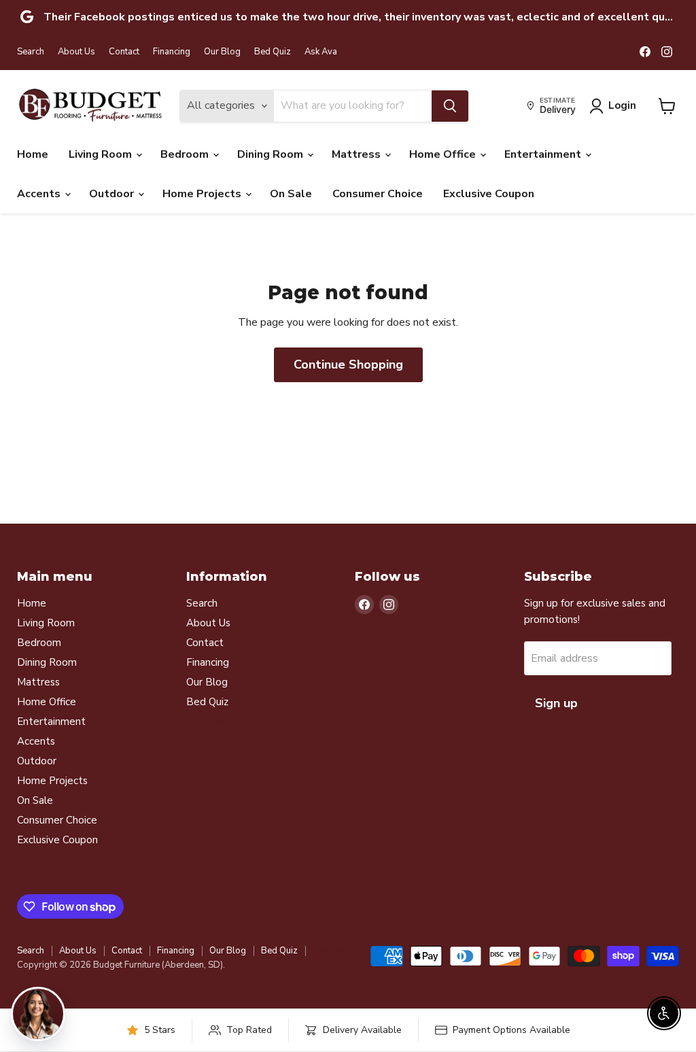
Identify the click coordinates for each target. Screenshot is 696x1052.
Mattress (357, 154)
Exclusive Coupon (488, 193)
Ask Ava (320, 52)
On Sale (291, 193)
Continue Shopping (348, 364)
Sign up (556, 703)
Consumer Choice (377, 193)
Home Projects (203, 193)
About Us (76, 52)
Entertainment (544, 154)
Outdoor (113, 193)
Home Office (443, 154)
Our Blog (222, 52)
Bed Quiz (272, 52)
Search (30, 52)
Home (32, 154)
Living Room (102, 154)
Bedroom (185, 154)
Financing (171, 52)
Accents (40, 193)
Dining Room (271, 154)
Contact (124, 52)
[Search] (450, 106)
